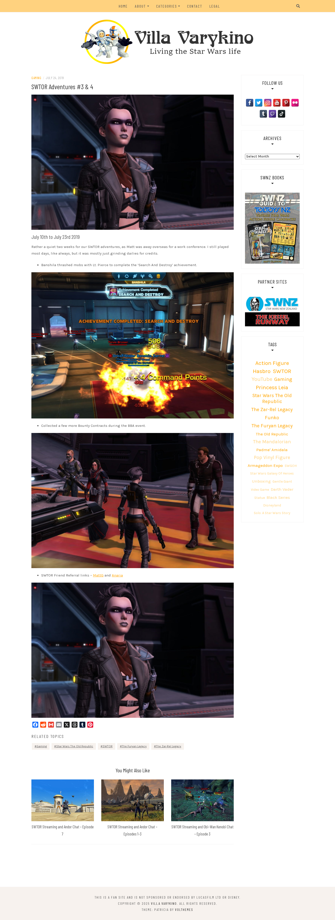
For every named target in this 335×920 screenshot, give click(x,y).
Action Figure (272, 363)
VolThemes (184, 909)
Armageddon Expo (265, 465)
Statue (259, 498)
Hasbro (262, 371)
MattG (98, 575)
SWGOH (291, 466)
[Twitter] (259, 103)
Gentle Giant (282, 481)
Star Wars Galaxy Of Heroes (272, 473)
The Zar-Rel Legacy (168, 746)
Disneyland (272, 505)
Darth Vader (282, 489)
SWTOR (108, 746)
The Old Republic (272, 433)
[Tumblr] (263, 114)
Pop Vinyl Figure (272, 457)
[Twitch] (272, 114)
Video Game (260, 490)
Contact (194, 6)
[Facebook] (250, 103)
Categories (166, 6)
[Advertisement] (167, 866)
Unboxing (261, 481)
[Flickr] (295, 103)
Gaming (36, 78)
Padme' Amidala (272, 449)
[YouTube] (277, 103)
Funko (272, 417)
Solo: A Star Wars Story (272, 513)
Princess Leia (272, 387)
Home (123, 6)
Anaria (117, 575)
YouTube (262, 379)
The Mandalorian (272, 442)
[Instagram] (268, 103)
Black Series (278, 497)
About (140, 6)
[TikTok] (281, 114)
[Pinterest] (286, 103)
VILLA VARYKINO (164, 903)
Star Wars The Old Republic (74, 746)
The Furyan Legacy (134, 746)
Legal (214, 6)
